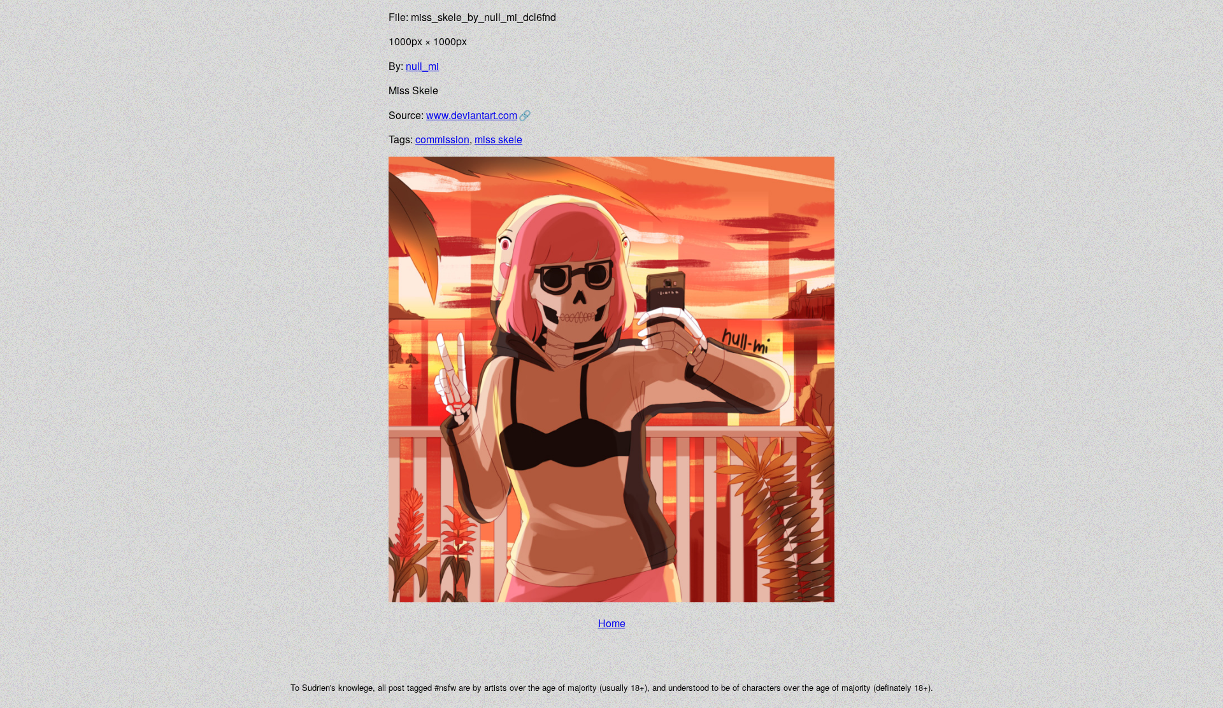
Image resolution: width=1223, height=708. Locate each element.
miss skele (498, 139)
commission (442, 139)
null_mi (422, 66)
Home (612, 623)
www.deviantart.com (471, 115)
